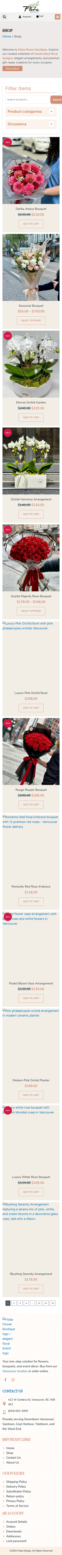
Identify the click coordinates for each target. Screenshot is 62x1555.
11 (39, 1303)
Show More (12, 68)
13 (52, 1303)
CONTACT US (12, 1392)
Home (6, 36)
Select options (31, 320)
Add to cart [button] (31, 223)
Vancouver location (15, 1371)
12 (46, 1303)
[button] (57, 17)
